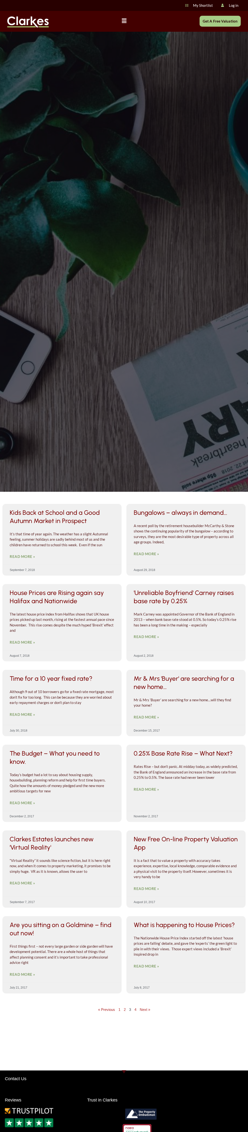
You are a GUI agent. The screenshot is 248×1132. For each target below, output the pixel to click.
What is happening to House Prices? (184, 925)
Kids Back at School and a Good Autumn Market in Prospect (55, 517)
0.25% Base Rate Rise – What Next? (183, 753)
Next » (145, 1009)
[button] (124, 21)
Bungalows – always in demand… (180, 512)
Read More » (22, 556)
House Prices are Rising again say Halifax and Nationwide (57, 597)
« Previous (106, 1009)
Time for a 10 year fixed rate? (51, 678)
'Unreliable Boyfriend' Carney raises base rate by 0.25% (184, 597)
